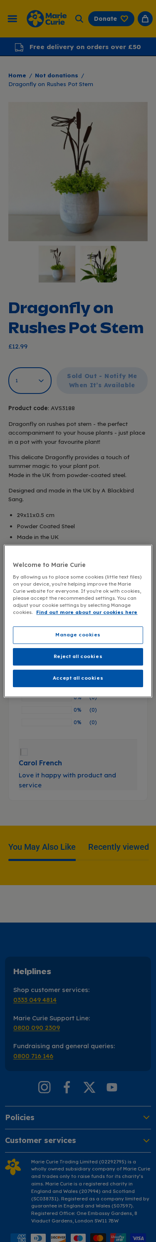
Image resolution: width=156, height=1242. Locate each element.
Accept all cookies (78, 678)
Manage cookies (78, 635)
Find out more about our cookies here (86, 612)
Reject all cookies (78, 656)
